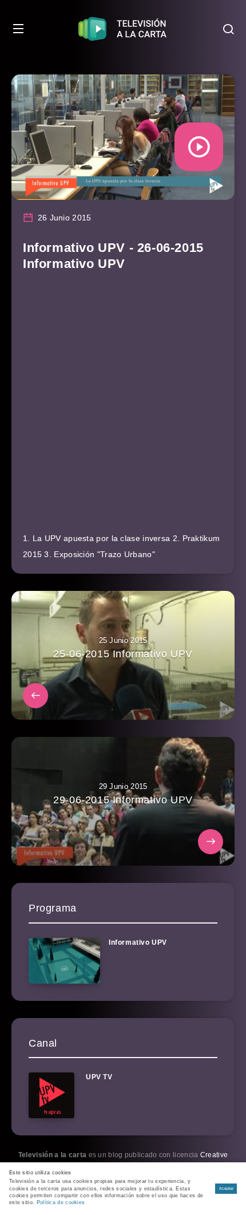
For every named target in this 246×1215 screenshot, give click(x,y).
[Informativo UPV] (64, 961)
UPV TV (99, 1077)
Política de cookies (61, 1202)
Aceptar (226, 1188)
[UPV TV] (51, 1095)
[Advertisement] (123, 407)
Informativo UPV (138, 942)
